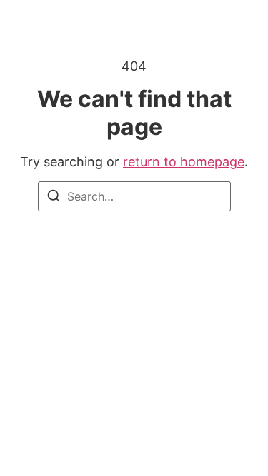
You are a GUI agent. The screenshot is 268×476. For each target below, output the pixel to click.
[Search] (53, 198)
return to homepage (183, 161)
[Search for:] (134, 196)
